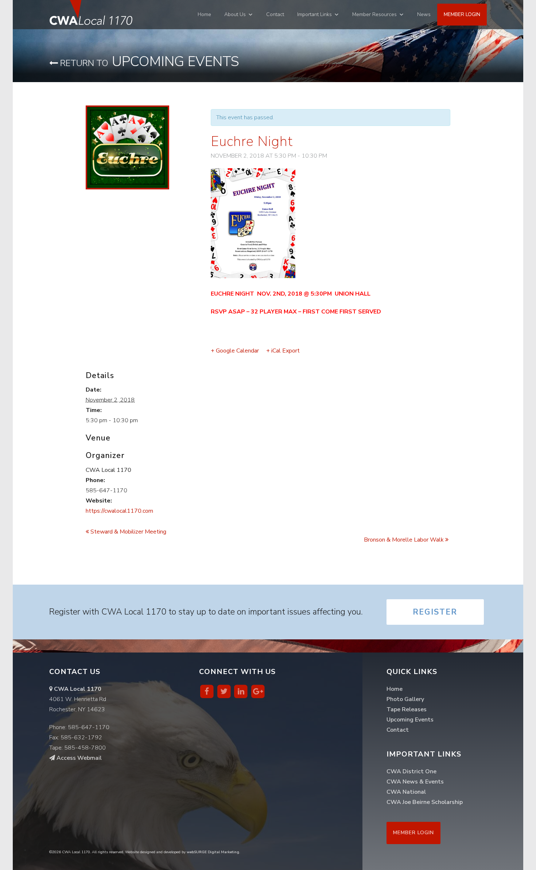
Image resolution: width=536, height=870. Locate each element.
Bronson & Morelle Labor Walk (404, 540)
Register (435, 612)
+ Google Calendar (235, 351)
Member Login (462, 14)
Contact (275, 14)
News (424, 14)
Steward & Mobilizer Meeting (127, 532)
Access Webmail (78, 758)
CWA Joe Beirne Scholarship (425, 802)
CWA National (406, 792)
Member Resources (374, 14)
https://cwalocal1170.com (119, 511)
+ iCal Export (283, 351)
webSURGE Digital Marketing (213, 852)
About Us (235, 14)
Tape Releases (407, 709)
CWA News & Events (415, 782)
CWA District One (411, 771)
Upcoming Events (148, 61)
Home (204, 14)
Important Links (314, 14)
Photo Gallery (405, 699)
